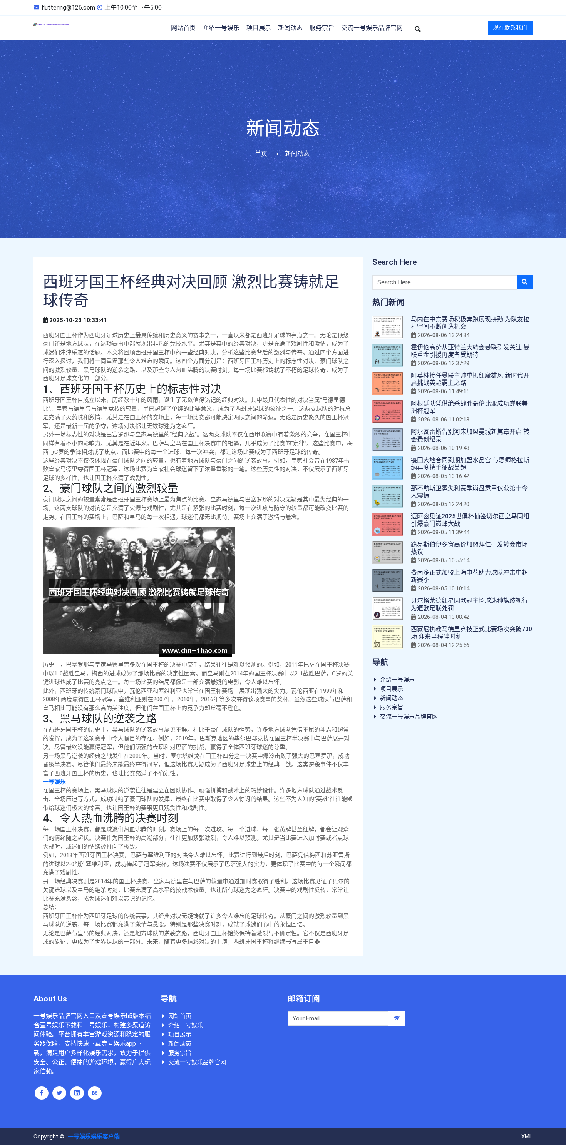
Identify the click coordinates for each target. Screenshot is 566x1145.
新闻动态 (290, 28)
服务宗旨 (322, 28)
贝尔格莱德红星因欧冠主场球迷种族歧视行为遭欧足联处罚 (469, 604)
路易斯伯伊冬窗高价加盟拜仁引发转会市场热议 (469, 548)
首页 (261, 153)
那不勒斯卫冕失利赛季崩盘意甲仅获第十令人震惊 (469, 492)
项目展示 (258, 28)
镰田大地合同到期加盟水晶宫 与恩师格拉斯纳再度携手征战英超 (470, 463)
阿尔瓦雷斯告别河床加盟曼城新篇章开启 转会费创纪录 (470, 435)
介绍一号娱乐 (221, 28)
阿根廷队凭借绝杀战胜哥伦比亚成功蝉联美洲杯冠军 (469, 407)
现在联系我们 (510, 27)
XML (527, 1136)
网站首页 (183, 28)
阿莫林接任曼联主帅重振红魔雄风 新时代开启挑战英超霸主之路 (470, 379)
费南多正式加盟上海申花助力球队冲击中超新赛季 (469, 576)
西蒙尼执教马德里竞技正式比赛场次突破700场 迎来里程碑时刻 (471, 632)
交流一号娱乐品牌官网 (372, 28)
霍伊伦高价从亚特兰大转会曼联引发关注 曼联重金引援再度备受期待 (470, 351)
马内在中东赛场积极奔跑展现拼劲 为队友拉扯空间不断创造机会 (470, 323)
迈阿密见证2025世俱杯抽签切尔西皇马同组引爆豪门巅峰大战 (470, 520)
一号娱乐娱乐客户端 (94, 1136)
